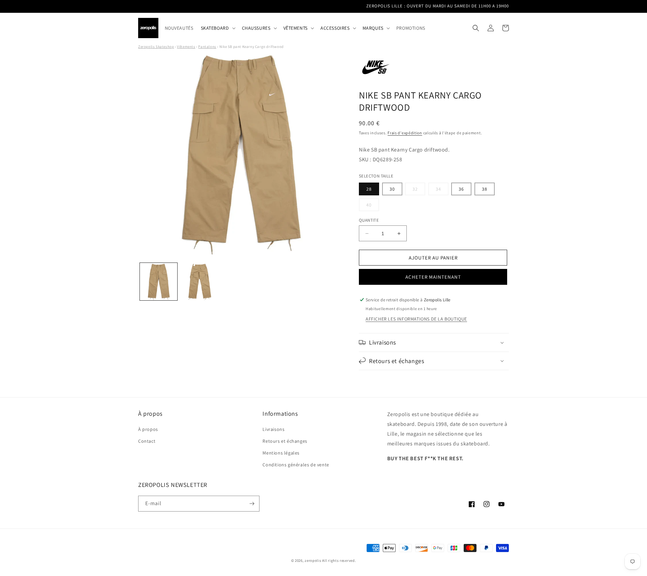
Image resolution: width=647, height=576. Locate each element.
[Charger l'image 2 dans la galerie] (199, 281)
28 (369, 189)
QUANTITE (369, 220)
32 (418, 190)
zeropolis (313, 560)
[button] (217, 28)
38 (484, 189)
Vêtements (186, 46)
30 (392, 189)
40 (372, 206)
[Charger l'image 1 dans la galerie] (158, 281)
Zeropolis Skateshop (156, 46)
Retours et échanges (285, 441)
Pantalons (207, 46)
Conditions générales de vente (296, 465)
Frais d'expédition (405, 132)
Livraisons (273, 429)
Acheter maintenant (433, 277)
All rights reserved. (339, 560)
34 (442, 190)
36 (461, 189)
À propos (148, 429)
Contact (146, 441)
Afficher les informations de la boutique (416, 319)
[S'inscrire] (251, 504)
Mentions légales (281, 453)
